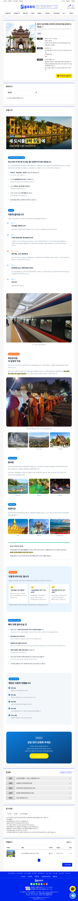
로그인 (63, 1)
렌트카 (71, 13)
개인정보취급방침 (45, 876)
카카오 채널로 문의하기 (39, 756)
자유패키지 (8, 13)
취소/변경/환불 (23, 814)
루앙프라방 (57, 13)
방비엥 (47, 13)
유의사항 (9, 814)
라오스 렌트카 (61, 873)
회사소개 (23, 876)
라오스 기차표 (48, 873)
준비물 (16, 814)
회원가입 (68, 1)
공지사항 (5, 1)
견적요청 (21, 1)
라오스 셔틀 (55, 873)
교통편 (39, 13)
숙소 (64, 13)
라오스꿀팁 (15, 1)
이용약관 (30, 876)
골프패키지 (17, 13)
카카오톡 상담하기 (65, 76)
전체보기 (68, 842)
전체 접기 (69, 772)
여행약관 (37, 876)
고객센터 (73, 1)
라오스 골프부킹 (20, 873)
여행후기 (10, 1)
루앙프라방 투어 (41, 873)
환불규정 (55, 876)
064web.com (42, 899)
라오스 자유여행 (27, 873)
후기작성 (68, 865)
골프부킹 (25, 13)
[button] (55, 7)
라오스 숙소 (67, 873)
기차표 (32, 13)
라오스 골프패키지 (11, 873)
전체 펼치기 (63, 772)
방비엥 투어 (34, 873)
